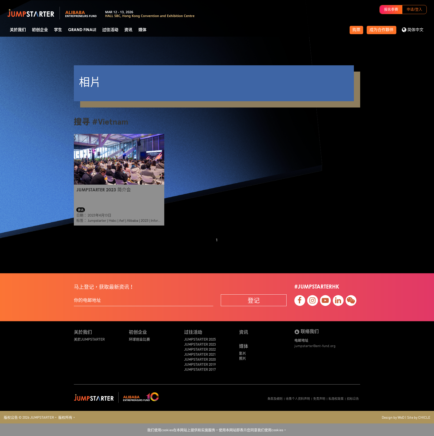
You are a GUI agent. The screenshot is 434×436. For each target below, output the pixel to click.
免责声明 (319, 398)
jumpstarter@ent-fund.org (315, 345)
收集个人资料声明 (298, 398)
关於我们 (18, 30)
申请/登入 (414, 9)
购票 (356, 30)
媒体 (142, 30)
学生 (58, 30)
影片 (242, 353)
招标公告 (353, 398)
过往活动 (110, 30)
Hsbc (113, 220)
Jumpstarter (97, 220)
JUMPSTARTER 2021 (200, 354)
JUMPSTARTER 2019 (200, 364)
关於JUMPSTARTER (89, 339)
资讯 (128, 30)
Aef (121, 220)
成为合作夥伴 (381, 30)
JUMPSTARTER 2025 (200, 339)
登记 (254, 300)
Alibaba (132, 220)
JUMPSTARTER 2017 (200, 369)
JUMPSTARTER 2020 (200, 359)
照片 (242, 358)
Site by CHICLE (418, 417)
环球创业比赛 (139, 339)
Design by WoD (393, 417)
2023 (144, 220)
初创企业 (40, 30)
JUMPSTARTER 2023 (200, 344)
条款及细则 (275, 398)
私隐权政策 (336, 398)
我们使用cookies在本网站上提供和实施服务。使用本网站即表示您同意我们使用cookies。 (217, 429)
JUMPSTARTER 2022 (200, 349)
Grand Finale (82, 30)
